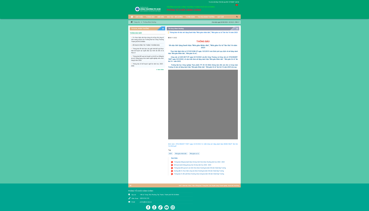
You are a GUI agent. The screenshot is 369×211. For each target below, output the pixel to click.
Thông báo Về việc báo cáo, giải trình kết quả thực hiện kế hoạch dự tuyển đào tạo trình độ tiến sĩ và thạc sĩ (147, 50)
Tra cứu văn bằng (213, 2)
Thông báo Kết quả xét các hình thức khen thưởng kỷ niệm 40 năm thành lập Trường (199, 168)
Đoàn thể (230, 185)
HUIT (180, 185)
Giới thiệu (139, 17)
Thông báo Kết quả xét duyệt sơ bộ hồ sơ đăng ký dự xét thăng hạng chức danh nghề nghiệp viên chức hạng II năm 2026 (147, 58)
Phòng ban (198, 185)
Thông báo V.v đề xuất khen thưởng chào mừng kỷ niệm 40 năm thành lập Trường (198, 174)
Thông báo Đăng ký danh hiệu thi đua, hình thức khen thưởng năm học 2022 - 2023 (198, 162)
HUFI (170, 153)
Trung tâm (205, 185)
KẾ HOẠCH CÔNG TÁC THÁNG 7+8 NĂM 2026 (146, 45)
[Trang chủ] (132, 17)
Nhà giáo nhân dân (181, 153)
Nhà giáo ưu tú (194, 153)
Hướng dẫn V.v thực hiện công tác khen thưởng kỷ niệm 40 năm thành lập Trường (198, 171)
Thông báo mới (136, 33)
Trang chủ (137, 22)
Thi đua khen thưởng (206, 17)
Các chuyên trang (214, 185)
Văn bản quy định (223, 2)
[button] (237, 5)
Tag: (169, 150)
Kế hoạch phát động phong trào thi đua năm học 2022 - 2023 (191, 165)
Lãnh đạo (185, 185)
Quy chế (220, 17)
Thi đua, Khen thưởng (149, 22)
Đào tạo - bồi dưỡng (175, 17)
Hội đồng (236, 185)
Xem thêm (161, 69)
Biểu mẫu (160, 17)
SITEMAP (231, 2)
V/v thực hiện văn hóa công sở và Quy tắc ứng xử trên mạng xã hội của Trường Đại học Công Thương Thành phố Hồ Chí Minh (147, 39)
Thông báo (150, 17)
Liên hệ (237, 2)
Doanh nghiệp (223, 185)
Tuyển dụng (190, 17)
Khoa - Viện (192, 185)
